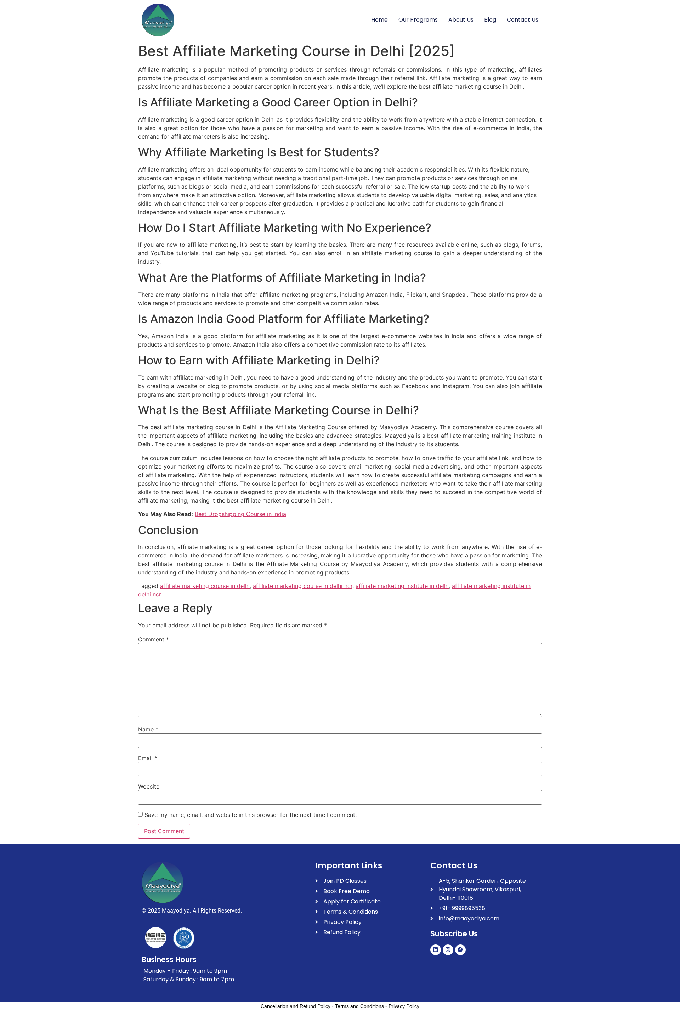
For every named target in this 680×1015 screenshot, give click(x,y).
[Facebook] (460, 949)
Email (147, 758)
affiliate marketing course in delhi (205, 585)
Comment (153, 639)
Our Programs (418, 20)
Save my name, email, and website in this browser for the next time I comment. (250, 815)
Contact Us (522, 20)
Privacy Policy (404, 1006)
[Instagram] (448, 949)
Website (148, 786)
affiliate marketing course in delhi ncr (302, 585)
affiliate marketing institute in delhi (402, 585)
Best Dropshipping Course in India (240, 513)
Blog (490, 20)
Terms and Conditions (359, 1006)
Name (148, 729)
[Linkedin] (435, 949)
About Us (461, 20)
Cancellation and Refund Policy (295, 1006)
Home (379, 20)
